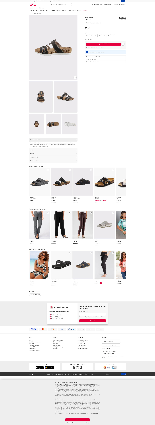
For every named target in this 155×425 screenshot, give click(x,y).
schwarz (86, 29)
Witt (30, 337)
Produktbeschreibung (35, 139)
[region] (77, 402)
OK (77, 419)
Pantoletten (39, 13)
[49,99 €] (39, 182)
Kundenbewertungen (35, 160)
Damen (31, 8)
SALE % (85, 10)
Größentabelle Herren (83, 341)
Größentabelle (89, 39)
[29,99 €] (61, 265)
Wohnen (41, 8)
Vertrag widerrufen (49, 374)
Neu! (31, 10)
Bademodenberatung (83, 348)
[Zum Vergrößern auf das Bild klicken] (75, 77)
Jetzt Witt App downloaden (35, 341)
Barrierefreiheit (68, 374)
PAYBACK (55, 348)
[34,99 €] (39, 265)
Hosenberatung (81, 343)
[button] (29, 13)
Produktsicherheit (34, 157)
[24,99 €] (61, 225)
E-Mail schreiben (108, 341)
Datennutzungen (94, 384)
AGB (56, 374)
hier (97, 390)
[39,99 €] (82, 182)
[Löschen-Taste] (70, 4)
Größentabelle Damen (83, 340)
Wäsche (48, 10)
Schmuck (58, 10)
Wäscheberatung (82, 345)
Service (55, 337)
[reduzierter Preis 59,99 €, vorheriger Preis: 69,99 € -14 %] (104, 182)
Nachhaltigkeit (32, 348)
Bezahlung (55, 343)
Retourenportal (56, 341)
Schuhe (53, 10)
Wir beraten (79, 10)
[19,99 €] (39, 225)
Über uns (31, 340)
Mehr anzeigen (99, 317)
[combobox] (64, 4)
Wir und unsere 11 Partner (60, 384)
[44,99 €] (82, 225)
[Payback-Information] (123, 374)
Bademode (42, 10)
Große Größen (72, 10)
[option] (86, 28)
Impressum (75, 374)
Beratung (80, 337)
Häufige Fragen (56, 345)
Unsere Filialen (32, 347)
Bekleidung (35, 10)
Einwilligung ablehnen (70, 422)
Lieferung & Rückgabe (58, 340)
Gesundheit (64, 10)
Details (31, 150)
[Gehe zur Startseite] (33, 4)
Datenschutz (60, 374)
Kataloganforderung (58, 347)
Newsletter (31, 343)
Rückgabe (32, 153)
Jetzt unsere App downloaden (45, 364)
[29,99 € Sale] (104, 265)
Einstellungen (87, 422)
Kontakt (104, 337)
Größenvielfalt (81, 347)
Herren (36, 8)
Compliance (81, 374)
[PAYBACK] (123, 1)
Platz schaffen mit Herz (34, 350)
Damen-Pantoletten (35, 294)
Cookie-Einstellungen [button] (89, 374)
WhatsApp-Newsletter (34, 345)
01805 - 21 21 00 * (108, 353)
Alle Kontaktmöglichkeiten (111, 345)
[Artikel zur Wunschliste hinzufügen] (123, 44)
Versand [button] (99, 22)
